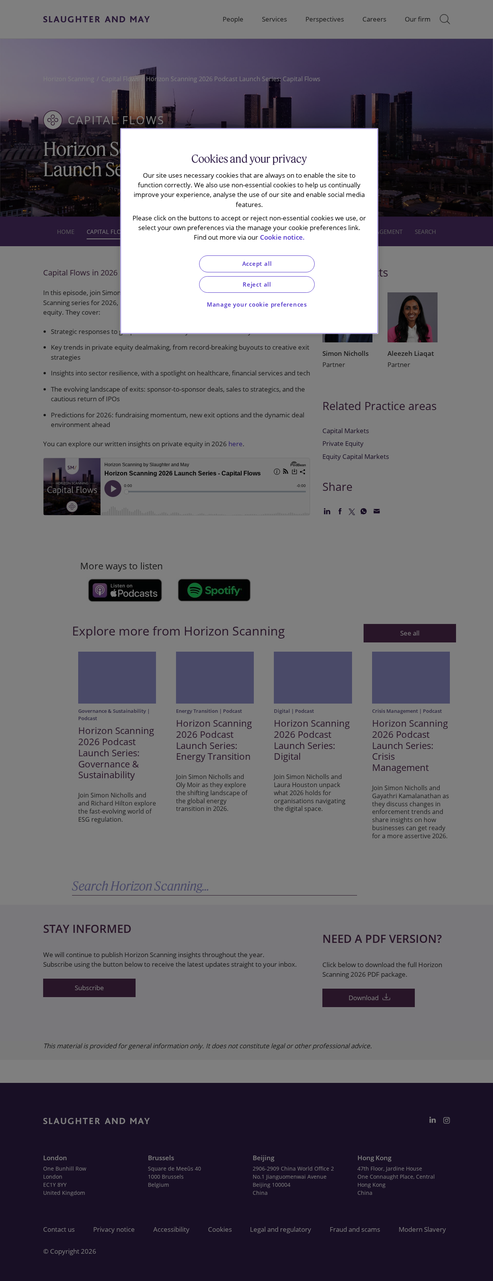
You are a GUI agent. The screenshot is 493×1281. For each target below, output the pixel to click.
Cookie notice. (282, 237)
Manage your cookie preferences (257, 304)
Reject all (257, 284)
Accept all (257, 264)
